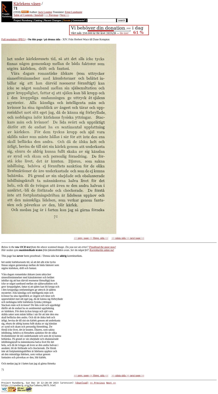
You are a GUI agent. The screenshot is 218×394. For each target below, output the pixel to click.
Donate (67, 20)
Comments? (79, 20)
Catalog (38, 20)
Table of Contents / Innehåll (28, 15)
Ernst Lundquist (73, 12)
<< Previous (51, 15)
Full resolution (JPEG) (13, 39)
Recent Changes (52, 20)
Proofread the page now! (102, 247)
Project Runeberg (23, 20)
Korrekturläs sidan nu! (102, 250)
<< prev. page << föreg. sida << (91, 238)
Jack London (45, 12)
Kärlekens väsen (27, 3)
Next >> (64, 15)
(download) (82, 383)
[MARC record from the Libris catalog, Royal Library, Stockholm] (25, 12)
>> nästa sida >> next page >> (128, 238)
